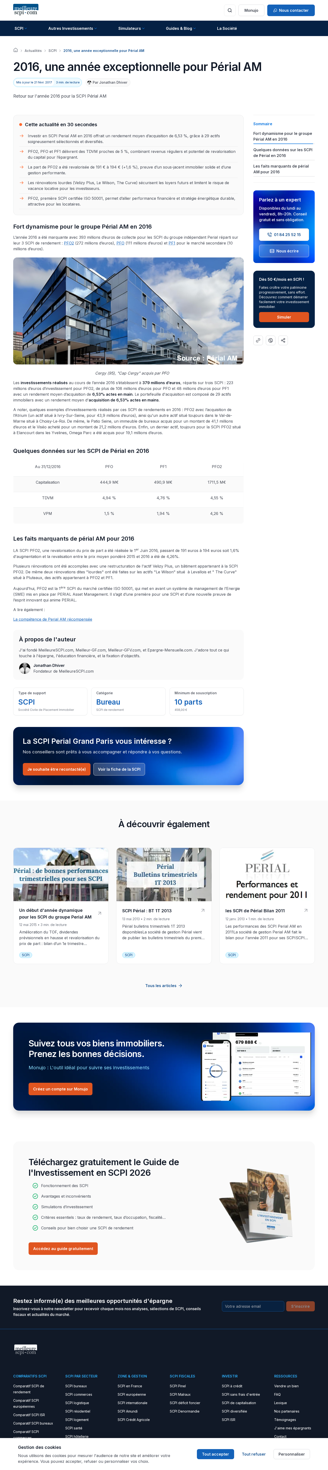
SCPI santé (73, 1428)
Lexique (280, 1403)
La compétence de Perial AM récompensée (52, 619)
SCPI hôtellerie (77, 1436)
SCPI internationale (132, 1403)
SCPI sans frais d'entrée (241, 1394)
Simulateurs (129, 28)
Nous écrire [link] (287, 251)
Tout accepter (215, 1454)
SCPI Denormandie (185, 1411)
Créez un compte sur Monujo (60, 1089)
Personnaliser (292, 1454)
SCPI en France (130, 1386)
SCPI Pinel (178, 1386)
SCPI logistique (77, 1403)
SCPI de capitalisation (239, 1403)
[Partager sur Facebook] (270, 340)
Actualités (33, 51)
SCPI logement (77, 1420)
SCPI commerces (78, 1394)
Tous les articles (160, 985)
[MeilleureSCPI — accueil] (25, 10)
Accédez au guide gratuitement (63, 1248)
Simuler (284, 317)
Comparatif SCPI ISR (29, 1415)
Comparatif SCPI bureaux (33, 1423)
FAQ (277, 1394)
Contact (280, 1436)
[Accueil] (15, 50)
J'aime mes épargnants (292, 1428)
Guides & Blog (179, 28)
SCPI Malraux (180, 1394)
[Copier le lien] (258, 340)
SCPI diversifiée (234, 1411)
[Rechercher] (230, 10)
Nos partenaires (286, 1411)
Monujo (251, 10)
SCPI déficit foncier (185, 1403)
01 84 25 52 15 (287, 234)
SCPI (19, 28)
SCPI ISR (228, 1420)
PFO (120, 243)
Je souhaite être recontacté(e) (56, 769)
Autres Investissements (70, 28)
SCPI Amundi (128, 1411)
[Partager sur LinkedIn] (283, 340)
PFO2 (69, 243)
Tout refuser (254, 1454)
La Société (227, 28)
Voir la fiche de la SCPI (119, 769)
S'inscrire (300, 1306)
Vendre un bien (286, 1386)
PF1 (172, 243)
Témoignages (285, 1420)
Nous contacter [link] (294, 10)
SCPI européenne (132, 1394)
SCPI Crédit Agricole (134, 1420)
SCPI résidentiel (77, 1411)
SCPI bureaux (76, 1386)
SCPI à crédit (232, 1386)
